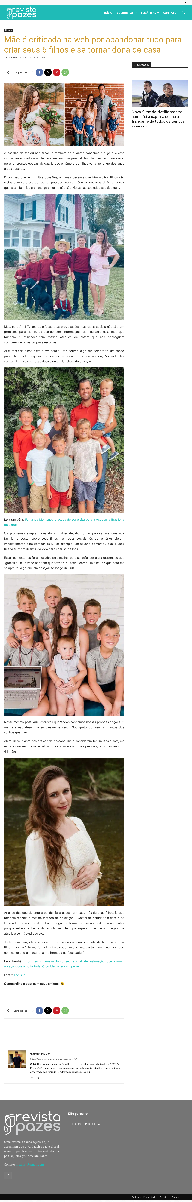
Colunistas (125, 12)
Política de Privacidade (144, 1197)
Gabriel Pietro (16, 57)
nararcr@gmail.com (30, 1164)
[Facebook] (185, 2)
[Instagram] (40, 1078)
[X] (48, 72)
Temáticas (148, 12)
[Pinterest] (56, 72)
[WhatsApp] (65, 72)
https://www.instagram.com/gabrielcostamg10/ (53, 1059)
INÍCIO (108, 12)
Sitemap (176, 1197)
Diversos (8, 30)
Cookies (164, 1197)
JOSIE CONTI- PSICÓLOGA (84, 1124)
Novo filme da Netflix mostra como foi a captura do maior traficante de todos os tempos (158, 117)
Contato (170, 12)
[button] (183, 13)
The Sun (19, 975)
